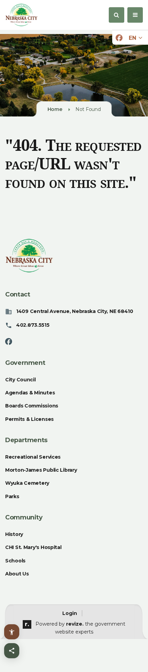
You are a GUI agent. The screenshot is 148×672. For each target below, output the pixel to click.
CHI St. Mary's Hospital (33, 547)
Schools (15, 561)
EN (133, 38)
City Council (20, 380)
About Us (17, 574)
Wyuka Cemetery (27, 483)
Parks (12, 496)
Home (54, 109)
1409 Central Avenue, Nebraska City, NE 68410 (74, 311)
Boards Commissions (31, 406)
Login (69, 613)
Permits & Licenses (29, 419)
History (14, 534)
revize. (75, 624)
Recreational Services (33, 457)
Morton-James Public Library (41, 470)
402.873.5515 (33, 325)
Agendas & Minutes (30, 393)
